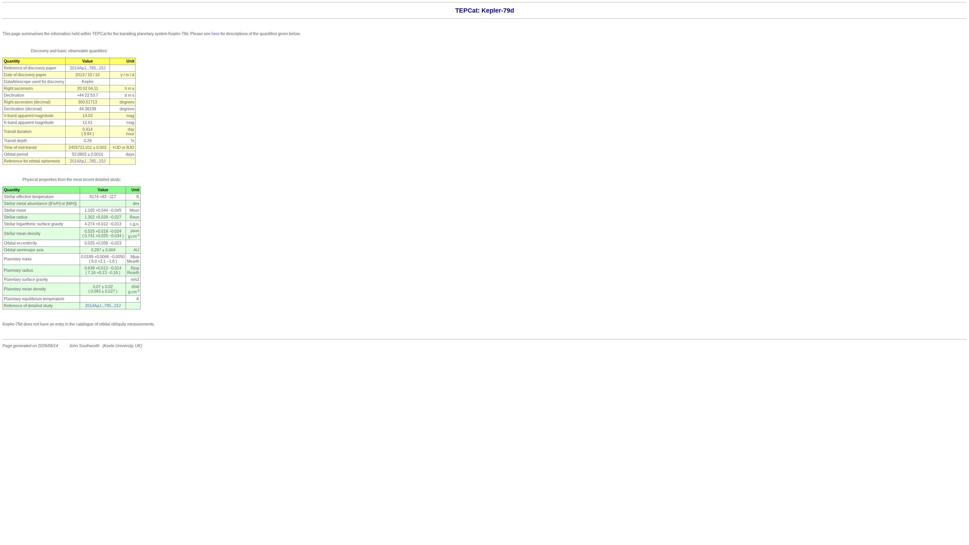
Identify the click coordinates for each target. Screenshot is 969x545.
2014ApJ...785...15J (87, 68)
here (215, 34)
